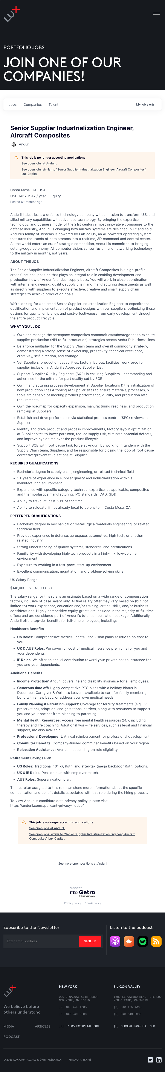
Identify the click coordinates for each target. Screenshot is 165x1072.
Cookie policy (93, 903)
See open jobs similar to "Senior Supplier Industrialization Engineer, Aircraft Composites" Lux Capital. (83, 171)
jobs (13, 104)
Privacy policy (72, 903)
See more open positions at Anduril (82, 863)
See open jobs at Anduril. (39, 163)
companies (32, 104)
